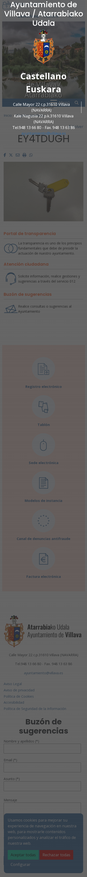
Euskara (43, 89)
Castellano (43, 76)
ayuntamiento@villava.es (43, 133)
